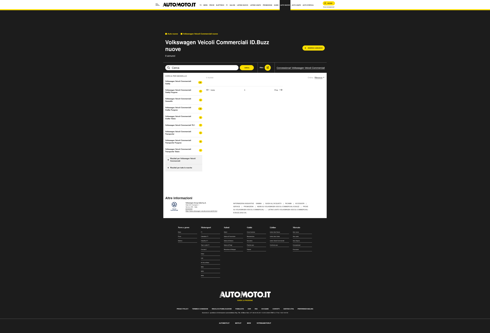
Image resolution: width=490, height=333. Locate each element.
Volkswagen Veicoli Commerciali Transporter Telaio (178, 150)
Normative (249, 241)
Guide (249, 227)
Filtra (261, 67)
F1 (201, 232)
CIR (202, 258)
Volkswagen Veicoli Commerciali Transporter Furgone (178, 141)
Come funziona (251, 232)
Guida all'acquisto (273, 203)
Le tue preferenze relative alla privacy (40, 331)
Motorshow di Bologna (230, 249)
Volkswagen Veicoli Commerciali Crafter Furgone (178, 108)
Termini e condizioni (200, 309)
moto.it (238, 323)
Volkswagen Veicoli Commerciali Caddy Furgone (178, 91)
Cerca (246, 68)
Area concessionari (328, 7)
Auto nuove (173, 33)
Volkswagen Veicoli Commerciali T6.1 (180, 125)
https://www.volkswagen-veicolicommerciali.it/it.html (201, 211)
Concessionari (296, 245)
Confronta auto (274, 245)
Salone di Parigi (228, 245)
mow (249, 323)
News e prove (183, 227)
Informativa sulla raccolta (11, 331)
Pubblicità (239, 309)
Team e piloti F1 (205, 245)
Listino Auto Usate (275, 236)
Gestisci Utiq (288, 309)
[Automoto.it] (179, 5)
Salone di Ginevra (228, 241)
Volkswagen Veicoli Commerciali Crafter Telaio (178, 117)
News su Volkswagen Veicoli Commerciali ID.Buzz (278, 206)
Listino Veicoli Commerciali (277, 241)
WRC (202, 271)
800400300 (189, 209)
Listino (273, 227)
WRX (202, 275)
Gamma (259, 203)
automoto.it (224, 323)
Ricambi (288, 203)
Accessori (300, 203)
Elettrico (180, 241)
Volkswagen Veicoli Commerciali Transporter (178, 132)
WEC (202, 267)
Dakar (202, 254)
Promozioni (249, 206)
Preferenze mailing (305, 309)
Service (236, 206)
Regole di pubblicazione (222, 309)
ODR (249, 309)
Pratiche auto (250, 245)
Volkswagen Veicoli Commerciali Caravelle (178, 99)
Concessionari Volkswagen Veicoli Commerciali (301, 67)
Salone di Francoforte (229, 236)
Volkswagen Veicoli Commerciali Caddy (178, 82)
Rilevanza (318, 77)
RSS (256, 309)
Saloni (226, 227)
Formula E (203, 249)
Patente (249, 249)
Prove (179, 236)
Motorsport (206, 227)
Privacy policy (182, 309)
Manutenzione (250, 236)
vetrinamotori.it (264, 323)
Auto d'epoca (296, 241)
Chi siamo (265, 309)
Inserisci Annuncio (315, 48)
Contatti (276, 309)
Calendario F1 (204, 236)
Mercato (296, 227)
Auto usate (296, 236)
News (179, 232)
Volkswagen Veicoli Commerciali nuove (200, 33)
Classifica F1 (204, 241)
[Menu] (157, 4)
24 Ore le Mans (205, 262)
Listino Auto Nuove (275, 232)
